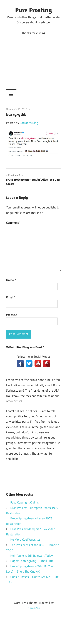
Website (11, 315)
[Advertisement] (33, 59)
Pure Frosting (33, 10)
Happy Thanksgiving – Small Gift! (31, 560)
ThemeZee (33, 608)
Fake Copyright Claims (24, 502)
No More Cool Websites (25, 539)
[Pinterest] (46, 363)
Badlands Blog (29, 122)
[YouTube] (37, 363)
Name (11, 280)
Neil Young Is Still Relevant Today (31, 555)
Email (10, 297)
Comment (13, 222)
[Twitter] (29, 363)
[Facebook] (20, 363)
